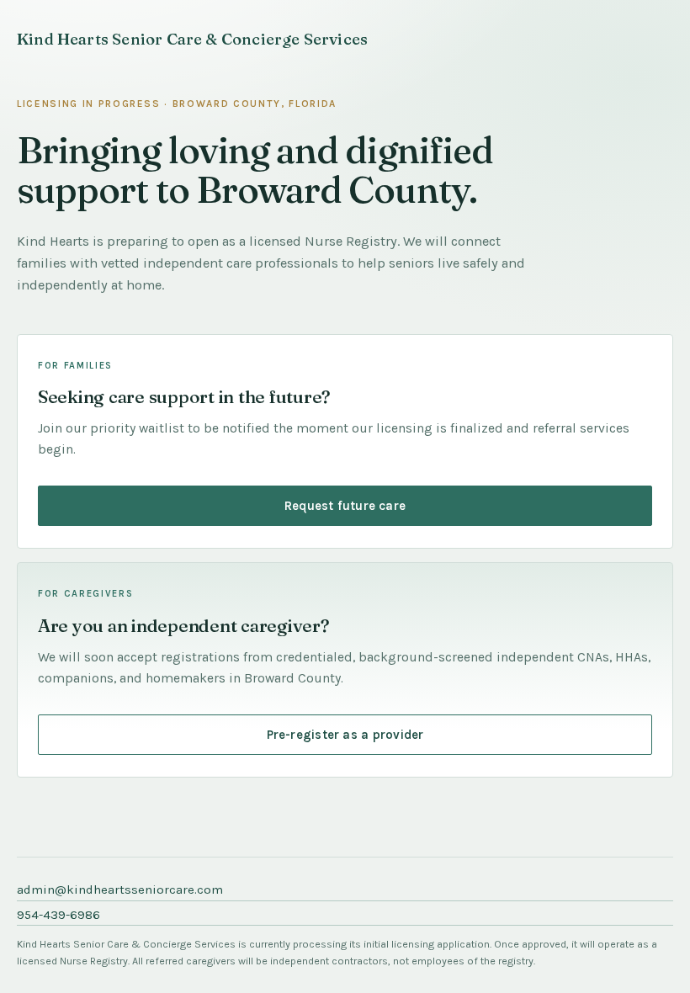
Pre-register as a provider (345, 734)
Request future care (345, 505)
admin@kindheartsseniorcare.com (120, 889)
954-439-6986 (58, 914)
